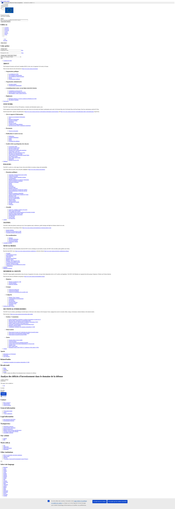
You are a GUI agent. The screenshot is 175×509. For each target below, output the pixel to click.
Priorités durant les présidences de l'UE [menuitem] (17, 92)
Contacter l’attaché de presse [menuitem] (12, 263)
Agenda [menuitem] (5, 219)
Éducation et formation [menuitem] (14, 182)
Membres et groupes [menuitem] (7, 268)
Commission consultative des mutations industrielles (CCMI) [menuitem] (22, 327)
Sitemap (5, 438)
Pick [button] (22, 50)
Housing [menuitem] (10, 192)
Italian (4, 483)
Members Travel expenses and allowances (12, 430)
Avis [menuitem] (10, 118)
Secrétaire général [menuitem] (12, 84)
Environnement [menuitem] (12, 187)
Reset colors (10, 55)
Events (4, 371)
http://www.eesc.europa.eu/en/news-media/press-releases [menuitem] (56, 251)
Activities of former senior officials (10, 431)
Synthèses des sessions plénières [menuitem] (16, 124)
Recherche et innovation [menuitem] (14, 197)
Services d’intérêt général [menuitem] (14, 198)
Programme (5, 355)
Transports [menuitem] (11, 204)
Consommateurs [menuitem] (12, 178)
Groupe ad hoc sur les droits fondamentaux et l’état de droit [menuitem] (21, 343)
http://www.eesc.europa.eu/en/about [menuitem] (30, 68)
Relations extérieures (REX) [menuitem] (15, 325)
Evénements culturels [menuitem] (13, 241)
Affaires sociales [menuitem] (12, 200)
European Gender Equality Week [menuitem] (16, 213)
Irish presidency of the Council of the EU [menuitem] (18, 93)
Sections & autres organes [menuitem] (8, 306)
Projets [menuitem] (10, 140)
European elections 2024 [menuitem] (14, 147)
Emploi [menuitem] (10, 183)
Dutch (4, 488)
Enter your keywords (5, 20)
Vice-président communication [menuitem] (15, 75)
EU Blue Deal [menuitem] (12, 216)
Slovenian (5, 494)
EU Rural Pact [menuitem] (12, 218)
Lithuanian (5, 484)
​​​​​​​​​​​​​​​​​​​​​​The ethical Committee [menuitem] (14, 99)
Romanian (5, 492)
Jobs (4, 445)
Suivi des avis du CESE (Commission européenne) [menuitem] (20, 125)
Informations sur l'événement (9, 354)
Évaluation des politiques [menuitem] (14, 141)
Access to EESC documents (9, 427)
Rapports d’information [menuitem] (14, 119)
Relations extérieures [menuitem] (13, 188)
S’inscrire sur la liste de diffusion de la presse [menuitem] (15, 264)
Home (4, 368)
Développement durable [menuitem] (14, 202)
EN (4, 385)
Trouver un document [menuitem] (13, 131)
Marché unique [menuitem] (12, 199)
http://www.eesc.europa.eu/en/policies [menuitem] (37, 169)
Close (15, 55)
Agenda (5, 369)
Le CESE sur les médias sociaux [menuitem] (13, 262)
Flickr (6, 34)
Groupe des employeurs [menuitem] (14, 289)
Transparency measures (8, 426)
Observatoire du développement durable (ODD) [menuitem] (19, 333)
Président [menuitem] (5, 267)
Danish (4, 469)
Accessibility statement (8, 432)
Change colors (4, 48)
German (5, 471)
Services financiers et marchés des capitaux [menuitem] (18, 189)
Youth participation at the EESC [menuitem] (16, 214)
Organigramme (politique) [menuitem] (14, 79)
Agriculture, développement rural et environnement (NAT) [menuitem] (21, 324)
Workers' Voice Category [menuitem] (14, 297)
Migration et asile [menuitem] (12, 195)
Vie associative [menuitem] (12, 301)
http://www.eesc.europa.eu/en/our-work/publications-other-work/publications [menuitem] (77, 111)
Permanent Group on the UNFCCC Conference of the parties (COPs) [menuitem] (24, 347)
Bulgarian (5, 467)
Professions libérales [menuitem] (13, 302)
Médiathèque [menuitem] (10, 265)
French (4, 478)
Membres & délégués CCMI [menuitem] (15, 281)
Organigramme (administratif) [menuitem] (15, 85)
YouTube (5, 40)
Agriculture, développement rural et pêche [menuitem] (18, 174)
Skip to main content (5, 1)
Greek (4, 472)
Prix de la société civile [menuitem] (14, 149)
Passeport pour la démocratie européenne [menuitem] (17, 150)
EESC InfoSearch (8, 413)
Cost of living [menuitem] (12, 217)
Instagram (7, 29)
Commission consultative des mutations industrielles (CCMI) (16, 362)
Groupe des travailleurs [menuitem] (14, 290)
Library (4, 412)
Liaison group (6, 456)
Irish (4, 479)
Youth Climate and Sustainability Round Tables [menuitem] (19, 155)
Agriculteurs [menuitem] (11, 299)
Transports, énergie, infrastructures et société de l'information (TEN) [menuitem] (23, 322)
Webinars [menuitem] (11, 238)
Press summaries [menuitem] (9, 255)
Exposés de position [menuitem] (13, 120)
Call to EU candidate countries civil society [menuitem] (18, 209)
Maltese (5, 487)
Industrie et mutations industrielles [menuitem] (16, 193)
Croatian (5, 480)
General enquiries (7, 405)
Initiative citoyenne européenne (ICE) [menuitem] (17, 152)
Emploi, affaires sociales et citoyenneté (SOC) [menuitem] (19, 323)
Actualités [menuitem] (8, 253)
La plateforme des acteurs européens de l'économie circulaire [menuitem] (22, 212)
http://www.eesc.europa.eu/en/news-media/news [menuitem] (25, 251)
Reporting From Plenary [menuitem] (11, 258)
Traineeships (6, 446)
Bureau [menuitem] (10, 77)
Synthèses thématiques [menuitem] (13, 137)
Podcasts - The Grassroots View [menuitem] (13, 260)
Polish (4, 489)
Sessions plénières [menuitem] (10, 230)
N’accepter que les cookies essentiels (117, 501)
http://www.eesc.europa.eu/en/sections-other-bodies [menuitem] (22, 314)
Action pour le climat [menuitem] (13, 176)
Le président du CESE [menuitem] (13, 74)
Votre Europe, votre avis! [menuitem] (14, 151)
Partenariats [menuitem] (11, 158)
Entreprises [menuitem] (11, 186)
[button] (4, 396)
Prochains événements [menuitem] (13, 239)
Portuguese (5, 490)
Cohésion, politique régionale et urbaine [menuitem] (17, 177)
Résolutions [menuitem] (11, 121)
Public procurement (7, 448)
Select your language (5, 56)
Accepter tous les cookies (99, 501)
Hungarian (5, 482)
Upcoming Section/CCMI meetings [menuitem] (13, 232)
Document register (8, 411)
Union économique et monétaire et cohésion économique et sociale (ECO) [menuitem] (25, 319)
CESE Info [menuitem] (8, 257)
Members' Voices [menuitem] (9, 259)
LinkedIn (7, 27)
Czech (4, 468)
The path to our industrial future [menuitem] (15, 154)
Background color (4, 52)
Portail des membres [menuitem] (13, 284)
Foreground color (4, 50)
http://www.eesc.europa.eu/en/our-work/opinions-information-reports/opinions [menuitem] (42, 111)
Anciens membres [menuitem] (12, 283)
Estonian (5, 476)
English (5, 473)
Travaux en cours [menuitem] (12, 123)
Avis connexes (6, 356)
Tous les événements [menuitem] (13, 240)
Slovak (4, 493)
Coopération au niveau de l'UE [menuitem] (15, 91)
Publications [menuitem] (11, 136)
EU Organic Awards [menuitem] (13, 156)
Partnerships (6, 449)
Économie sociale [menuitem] (12, 303)
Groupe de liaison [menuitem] (12, 341)
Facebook (7, 30)
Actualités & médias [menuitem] (7, 242)
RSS (4, 439)
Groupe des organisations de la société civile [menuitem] (18, 292)
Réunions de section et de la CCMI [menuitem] (13, 231)
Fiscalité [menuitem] (10, 203)
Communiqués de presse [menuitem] (11, 254)
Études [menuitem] (10, 138)
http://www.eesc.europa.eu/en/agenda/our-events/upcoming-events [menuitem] (37, 227)
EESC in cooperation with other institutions (12, 455)
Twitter (6, 31)
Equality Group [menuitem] (12, 345)
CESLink (5, 457)
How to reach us (6, 402)
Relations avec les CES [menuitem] (14, 160)
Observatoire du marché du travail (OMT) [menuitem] (18, 334)
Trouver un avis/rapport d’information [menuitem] (17, 117)
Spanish (5, 474)
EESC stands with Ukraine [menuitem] (14, 157)
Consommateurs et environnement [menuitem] (16, 298)
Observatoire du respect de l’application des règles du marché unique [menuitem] (23, 332)
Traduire (4, 393)
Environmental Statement (8, 420)
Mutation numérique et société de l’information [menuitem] (19, 179)
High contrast (3, 42)
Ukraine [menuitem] (5, 348)
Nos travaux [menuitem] (6, 101)
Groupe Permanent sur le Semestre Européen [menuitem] (18, 342)
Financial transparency (8, 429)
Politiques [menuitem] (5, 161)
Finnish (4, 477)
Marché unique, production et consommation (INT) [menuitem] (20, 320)
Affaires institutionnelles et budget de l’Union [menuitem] (18, 194)
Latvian (5, 485)
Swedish (5, 495)
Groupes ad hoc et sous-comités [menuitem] (15, 340)
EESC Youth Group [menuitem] (13, 346)
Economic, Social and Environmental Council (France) (16, 459)
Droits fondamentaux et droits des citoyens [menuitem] (18, 190)
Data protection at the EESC (9, 419)
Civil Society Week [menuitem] (13, 146)
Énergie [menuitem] (10, 184)
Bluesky (6, 33)
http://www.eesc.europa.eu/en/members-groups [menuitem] (34, 276)
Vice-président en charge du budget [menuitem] (16, 76)
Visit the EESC (6, 403)
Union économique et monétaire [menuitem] (16, 181)
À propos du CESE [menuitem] (7, 60)
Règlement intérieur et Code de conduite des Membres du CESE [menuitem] (23, 98)
